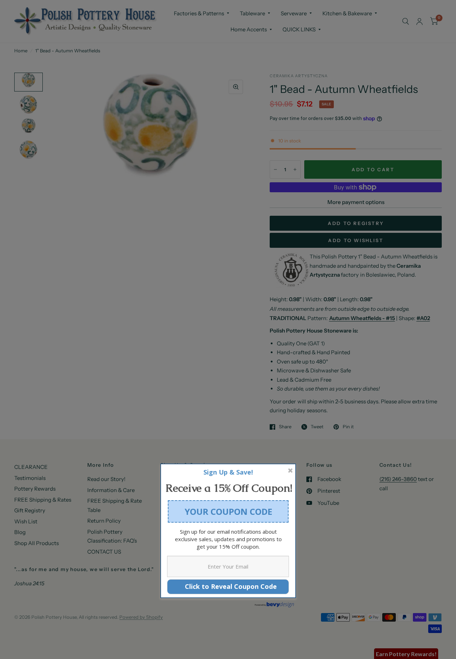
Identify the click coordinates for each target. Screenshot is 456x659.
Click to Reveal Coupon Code (228, 586)
